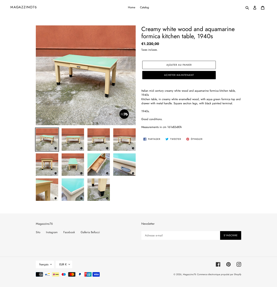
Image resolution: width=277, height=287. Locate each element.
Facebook (69, 232)
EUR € (63, 264)
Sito (38, 232)
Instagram (52, 232)
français (43, 264)
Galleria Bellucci (90, 232)
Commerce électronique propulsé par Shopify (219, 274)
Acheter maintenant (179, 75)
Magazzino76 (23, 7)
